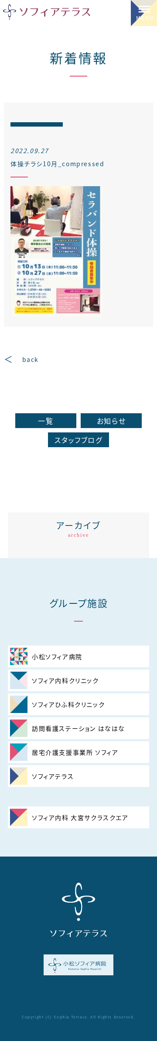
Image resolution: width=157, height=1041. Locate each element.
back (30, 359)
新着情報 (78, 57)
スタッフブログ (78, 440)
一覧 (45, 420)
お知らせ (111, 420)
